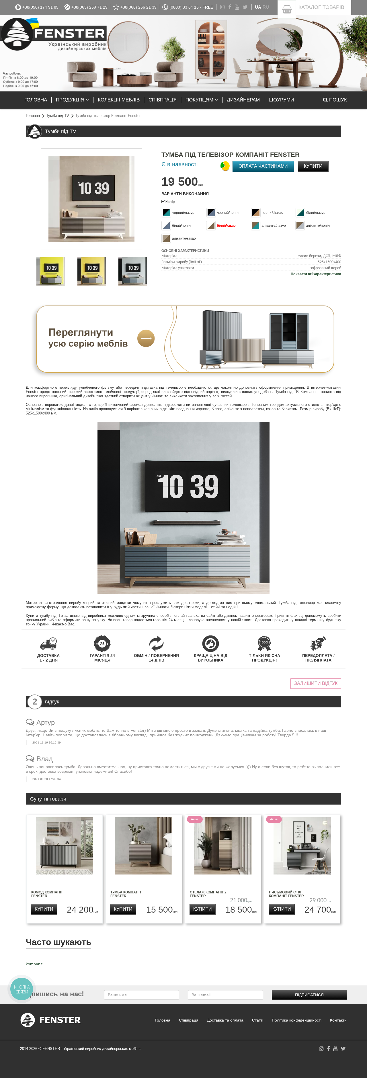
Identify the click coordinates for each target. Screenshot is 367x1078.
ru (266, 7)
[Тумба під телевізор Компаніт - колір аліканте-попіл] (92, 271)
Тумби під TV (57, 116)
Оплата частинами (263, 166)
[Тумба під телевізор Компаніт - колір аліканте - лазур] (133, 271)
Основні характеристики (185, 251)
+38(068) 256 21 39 (138, 7)
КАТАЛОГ (321, 7)
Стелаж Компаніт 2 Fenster (208, 894)
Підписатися (309, 995)
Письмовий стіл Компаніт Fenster (286, 894)
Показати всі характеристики (316, 274)
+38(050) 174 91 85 (40, 7)
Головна (33, 116)
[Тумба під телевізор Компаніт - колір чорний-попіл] (51, 271)
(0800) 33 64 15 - (191, 7)
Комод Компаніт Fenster (47, 894)
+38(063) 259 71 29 (89, 7)
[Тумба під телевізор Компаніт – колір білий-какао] (91, 199)
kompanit (34, 964)
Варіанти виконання (185, 193)
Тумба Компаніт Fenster (125, 894)
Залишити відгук (315, 683)
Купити (313, 166)
